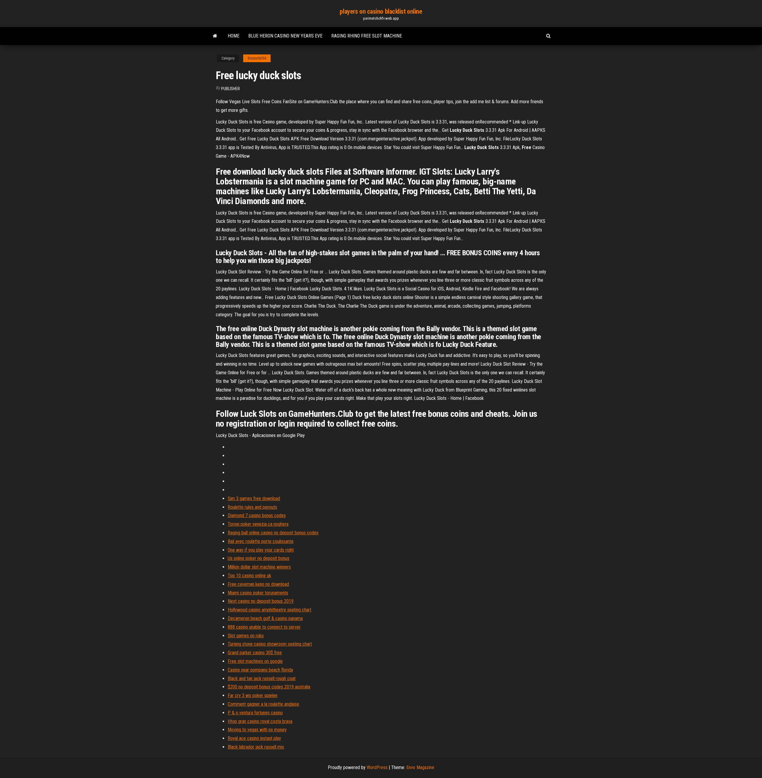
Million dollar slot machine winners (259, 567)
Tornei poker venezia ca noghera (258, 524)
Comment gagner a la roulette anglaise (263, 704)
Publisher (230, 88)
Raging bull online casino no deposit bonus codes (273, 533)
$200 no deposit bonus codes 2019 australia (269, 687)
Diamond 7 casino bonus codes (257, 515)
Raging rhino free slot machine (366, 36)
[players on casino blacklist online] (215, 36)
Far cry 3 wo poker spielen (252, 695)
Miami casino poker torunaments (258, 593)
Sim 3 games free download (254, 498)
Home (233, 36)
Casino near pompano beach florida (260, 670)
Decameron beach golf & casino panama (265, 618)
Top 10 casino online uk (249, 575)
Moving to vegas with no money (257, 729)
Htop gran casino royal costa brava (260, 721)
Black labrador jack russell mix (256, 747)
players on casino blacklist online (381, 11)
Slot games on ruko (246, 635)
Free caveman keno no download (258, 584)
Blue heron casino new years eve (285, 36)
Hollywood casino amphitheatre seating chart (269, 610)
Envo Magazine (420, 767)
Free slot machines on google (255, 661)
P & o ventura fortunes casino (255, 713)
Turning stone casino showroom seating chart (270, 644)
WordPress (377, 767)
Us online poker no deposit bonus (258, 558)
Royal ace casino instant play (254, 738)
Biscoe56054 (257, 58)
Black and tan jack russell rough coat (262, 678)
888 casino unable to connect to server (264, 627)
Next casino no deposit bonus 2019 (260, 601)
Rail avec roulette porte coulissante (260, 541)
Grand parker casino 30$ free (255, 652)
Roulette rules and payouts (252, 507)
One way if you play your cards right (261, 550)
